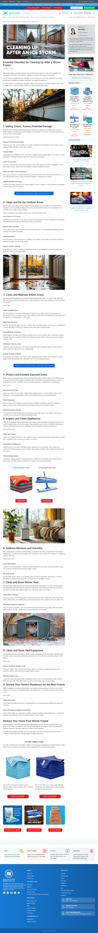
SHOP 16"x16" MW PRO (50, 796)
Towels (63, 873)
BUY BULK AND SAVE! (55, 830)
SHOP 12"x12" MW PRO (18, 796)
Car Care (63, 881)
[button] (75, 105)
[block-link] (14, 854)
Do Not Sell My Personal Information (38, 894)
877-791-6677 (70, 907)
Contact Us (85, 1)
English (91, 1)
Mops (62, 878)
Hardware (64, 885)
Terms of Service (32, 889)
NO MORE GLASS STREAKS (13, 830)
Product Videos (31, 910)
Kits (62, 888)
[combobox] (91, 1)
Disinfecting (64, 876)
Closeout (63, 895)
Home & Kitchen (65, 893)
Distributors (30, 919)
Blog (8, 21)
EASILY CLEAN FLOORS (34, 830)
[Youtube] (11, 893)
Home (4, 21)
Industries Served (75, 7)
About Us (5, 1)
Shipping (29, 884)
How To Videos (31, 908)
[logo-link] (11, 13)
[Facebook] (4, 893)
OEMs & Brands (31, 921)
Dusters (63, 883)
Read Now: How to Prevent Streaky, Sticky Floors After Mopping (34, 365)
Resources (25, 1)
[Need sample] (89, 8)
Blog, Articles (31, 903)
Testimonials (12, 1)
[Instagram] (8, 893)
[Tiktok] (15, 893)
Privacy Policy (31, 892)
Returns (29, 887)
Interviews (30, 913)
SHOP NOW (21, 500)
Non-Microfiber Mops (67, 890)
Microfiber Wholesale (51, 930)
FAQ (80, 1)
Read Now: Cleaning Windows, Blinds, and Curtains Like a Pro (34, 193)
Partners (18, 1)
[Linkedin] (19, 893)
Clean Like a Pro (32, 901)
